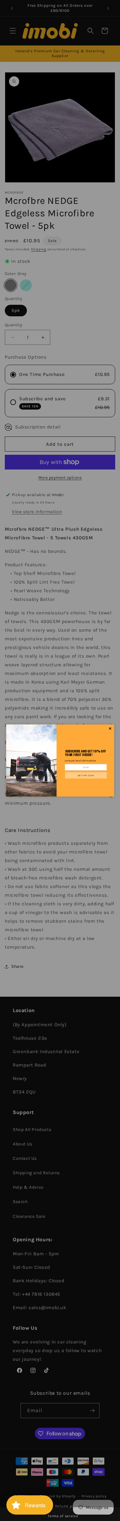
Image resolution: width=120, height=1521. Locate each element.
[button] (86, 775)
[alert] (60, 761)
